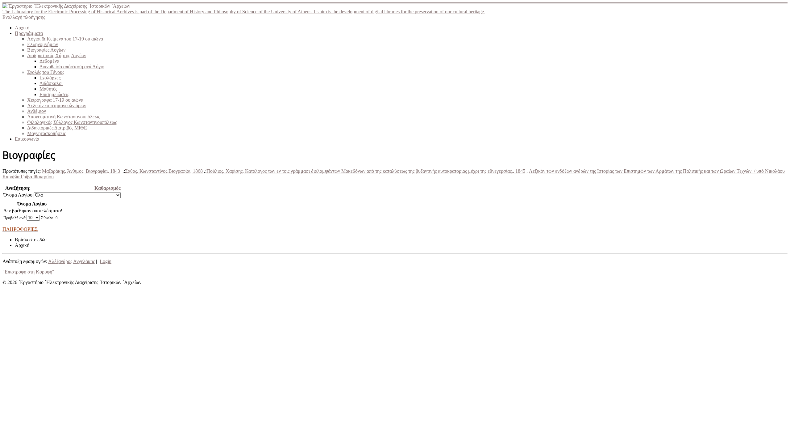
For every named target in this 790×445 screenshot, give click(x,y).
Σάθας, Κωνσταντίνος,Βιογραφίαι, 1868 (164, 171)
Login (105, 261)
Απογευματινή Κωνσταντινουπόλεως (63, 116)
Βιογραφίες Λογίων (46, 50)
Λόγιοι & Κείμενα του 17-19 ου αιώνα (65, 38)
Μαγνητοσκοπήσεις (46, 133)
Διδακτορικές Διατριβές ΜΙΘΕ (57, 127)
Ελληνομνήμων (42, 44)
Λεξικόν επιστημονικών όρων (56, 105)
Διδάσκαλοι (51, 83)
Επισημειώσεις (54, 94)
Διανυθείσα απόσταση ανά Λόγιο (72, 66)
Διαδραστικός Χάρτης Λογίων (56, 55)
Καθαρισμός (107, 188)
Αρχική (22, 27)
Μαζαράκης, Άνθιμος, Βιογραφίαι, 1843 (81, 171)
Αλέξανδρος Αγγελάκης (71, 261)
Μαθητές (48, 88)
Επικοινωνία (27, 139)
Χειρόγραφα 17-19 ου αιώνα (55, 100)
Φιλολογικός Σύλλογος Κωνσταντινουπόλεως (72, 122)
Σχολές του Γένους (45, 72)
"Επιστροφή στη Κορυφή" (28, 271)
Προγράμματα (29, 33)
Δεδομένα (49, 61)
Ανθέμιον (36, 111)
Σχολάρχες (50, 77)
